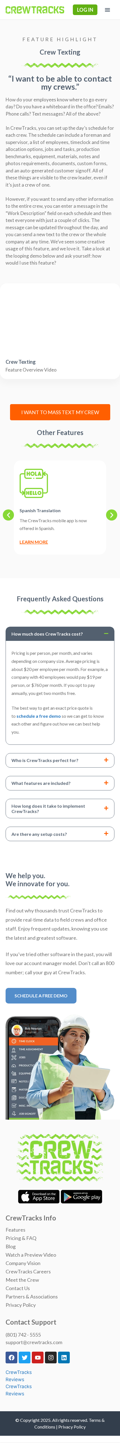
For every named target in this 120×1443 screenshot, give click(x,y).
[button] (107, 10)
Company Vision (23, 1263)
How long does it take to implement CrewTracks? (48, 808)
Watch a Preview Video (31, 1255)
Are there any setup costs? (39, 834)
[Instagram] (51, 1357)
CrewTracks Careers (28, 1271)
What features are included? (41, 783)
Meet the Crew (22, 1280)
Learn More (34, 542)
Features (15, 1229)
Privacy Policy (21, 1305)
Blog (11, 1246)
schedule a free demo (38, 716)
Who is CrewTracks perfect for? (44, 760)
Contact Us (18, 1288)
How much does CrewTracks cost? (47, 633)
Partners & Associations (32, 1296)
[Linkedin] (64, 1357)
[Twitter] (24, 1357)
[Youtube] (38, 1357)
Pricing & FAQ (21, 1238)
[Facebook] (11, 1357)
